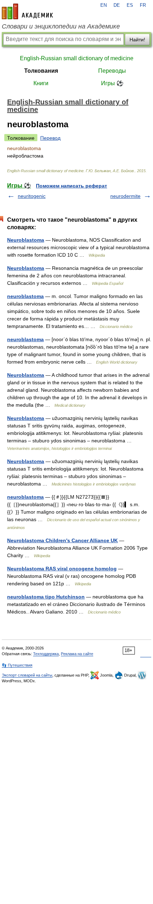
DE (117, 5)
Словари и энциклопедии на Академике (61, 26)
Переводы (112, 71)
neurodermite (125, 196)
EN (103, 5)
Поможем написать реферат (71, 186)
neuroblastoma (25, 296)
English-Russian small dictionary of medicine (76, 58)
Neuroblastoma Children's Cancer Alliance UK (62, 540)
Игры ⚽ (112, 83)
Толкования (41, 71)
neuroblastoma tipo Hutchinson (46, 597)
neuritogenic (32, 196)
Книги (40, 83)
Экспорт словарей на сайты (27, 675)
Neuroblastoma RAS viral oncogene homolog (62, 568)
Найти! (137, 39)
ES (130, 5)
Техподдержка (46, 654)
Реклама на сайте (77, 654)
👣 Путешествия (17, 665)
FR (143, 5)
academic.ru (27, 11)
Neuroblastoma (25, 240)
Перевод (50, 138)
